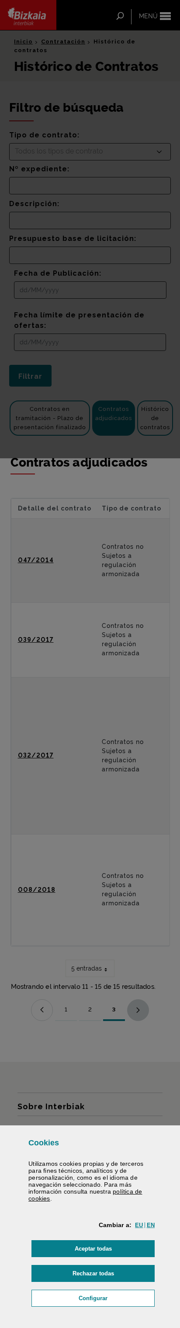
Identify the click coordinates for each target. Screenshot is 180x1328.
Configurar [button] (117, 1298)
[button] (139, 1225)
